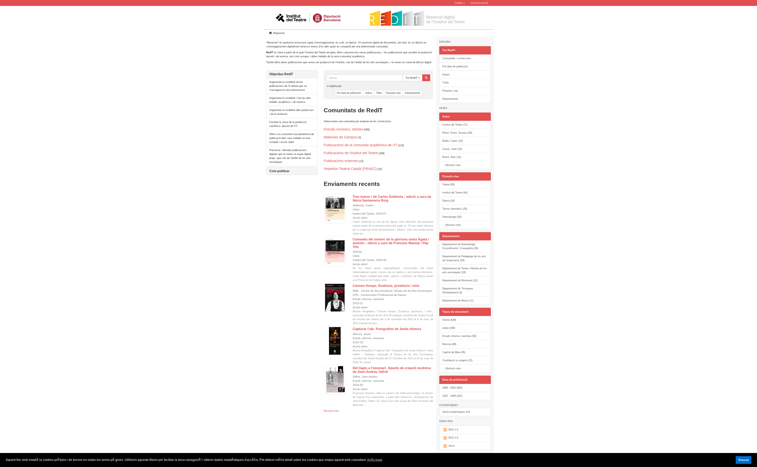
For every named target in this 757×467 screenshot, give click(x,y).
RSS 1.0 (453, 429)
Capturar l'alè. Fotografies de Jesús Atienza (387, 329)
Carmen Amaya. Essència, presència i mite (386, 286)
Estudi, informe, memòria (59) (459, 336)
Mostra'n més (331, 410)
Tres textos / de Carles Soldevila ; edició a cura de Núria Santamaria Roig (392, 198)
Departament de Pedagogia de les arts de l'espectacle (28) (464, 258)
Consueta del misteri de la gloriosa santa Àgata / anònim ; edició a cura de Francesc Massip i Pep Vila (391, 243)
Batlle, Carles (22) (452, 140)
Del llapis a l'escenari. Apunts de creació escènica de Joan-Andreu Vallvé (392, 370)
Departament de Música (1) (457, 300)
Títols (379, 93)
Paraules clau (393, 93)
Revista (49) (449, 344)
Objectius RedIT (281, 74)
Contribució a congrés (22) (457, 360)
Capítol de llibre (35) (453, 352)
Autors (368, 93)
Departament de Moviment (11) (459, 280)
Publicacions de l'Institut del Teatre (351, 153)
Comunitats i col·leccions (456, 58)
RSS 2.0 (453, 437)
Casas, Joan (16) (452, 148)
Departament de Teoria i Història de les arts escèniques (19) (464, 270)
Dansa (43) (448, 200)
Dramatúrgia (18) (451, 216)
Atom (451, 445)
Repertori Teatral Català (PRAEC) (350, 169)
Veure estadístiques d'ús (456, 411)
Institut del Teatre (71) (454, 124)
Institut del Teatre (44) (454, 192)
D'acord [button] (743, 459)
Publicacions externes (341, 161)
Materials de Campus (340, 137)
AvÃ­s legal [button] (374, 459)
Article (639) (449, 319)
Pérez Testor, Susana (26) (457, 132)
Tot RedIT (411, 77)
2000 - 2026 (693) (452, 387)
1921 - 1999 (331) (452, 395)
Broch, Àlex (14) (451, 157)
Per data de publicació (349, 93)
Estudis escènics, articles (343, 129)
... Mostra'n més (451, 165)
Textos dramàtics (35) (454, 208)
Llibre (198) (448, 327)
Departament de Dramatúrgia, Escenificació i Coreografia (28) (460, 246)
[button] (460, 3)
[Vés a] (426, 77)
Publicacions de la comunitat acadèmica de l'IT (360, 145)
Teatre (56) (448, 184)
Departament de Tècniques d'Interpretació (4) (457, 290)
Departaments (412, 93)
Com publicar (279, 171)
